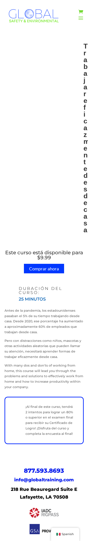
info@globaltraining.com (44, 479)
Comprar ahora (44, 268)
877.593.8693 (44, 470)
